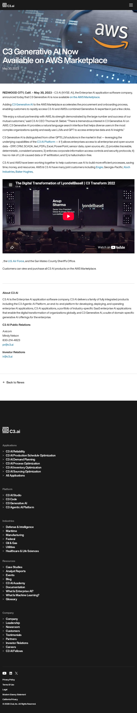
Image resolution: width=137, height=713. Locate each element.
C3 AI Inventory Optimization (23, 467)
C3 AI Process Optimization (23, 463)
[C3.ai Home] (8, 5)
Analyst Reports (16, 571)
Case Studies (14, 567)
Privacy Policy (9, 680)
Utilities (10, 547)
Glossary (11, 599)
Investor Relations (17, 642)
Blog (8, 579)
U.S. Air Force (16, 261)
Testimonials (13, 634)
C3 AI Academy (15, 583)
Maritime (11, 530)
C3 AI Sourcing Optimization (23, 471)
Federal (10, 539)
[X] (16, 673)
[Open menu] (131, 5)
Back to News (15, 382)
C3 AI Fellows (14, 650)
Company (12, 618)
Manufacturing (15, 534)
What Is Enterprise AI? (19, 591)
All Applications (15, 475)
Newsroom (13, 626)
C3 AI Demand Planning (20, 459)
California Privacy (10, 699)
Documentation (15, 587)
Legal (5, 689)
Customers (13, 630)
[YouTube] (4, 673)
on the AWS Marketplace (85, 97)
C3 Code (11, 499)
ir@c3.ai (8, 356)
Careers (11, 646)
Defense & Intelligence (20, 526)
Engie (99, 167)
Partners (11, 638)
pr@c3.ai (8, 344)
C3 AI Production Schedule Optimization (31, 455)
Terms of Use (8, 685)
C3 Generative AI (22, 104)
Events (10, 575)
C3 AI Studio (13, 495)
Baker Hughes (24, 171)
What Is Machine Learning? (22, 595)
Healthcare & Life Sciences (22, 551)
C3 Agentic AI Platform (20, 507)
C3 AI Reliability (15, 451)
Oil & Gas (11, 543)
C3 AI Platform (46, 141)
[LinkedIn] (10, 673)
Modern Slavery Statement (14, 694)
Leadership (13, 622)
